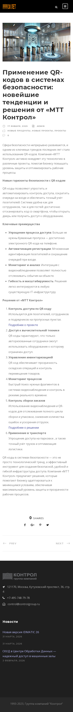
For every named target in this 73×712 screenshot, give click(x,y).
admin (41, 126)
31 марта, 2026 (12, 636)
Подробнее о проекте (23, 325)
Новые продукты (19, 131)
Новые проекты (42, 131)
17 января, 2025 (17, 126)
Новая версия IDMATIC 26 (21, 632)
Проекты (60, 131)
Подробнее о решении (23, 427)
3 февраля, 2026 (14, 660)
